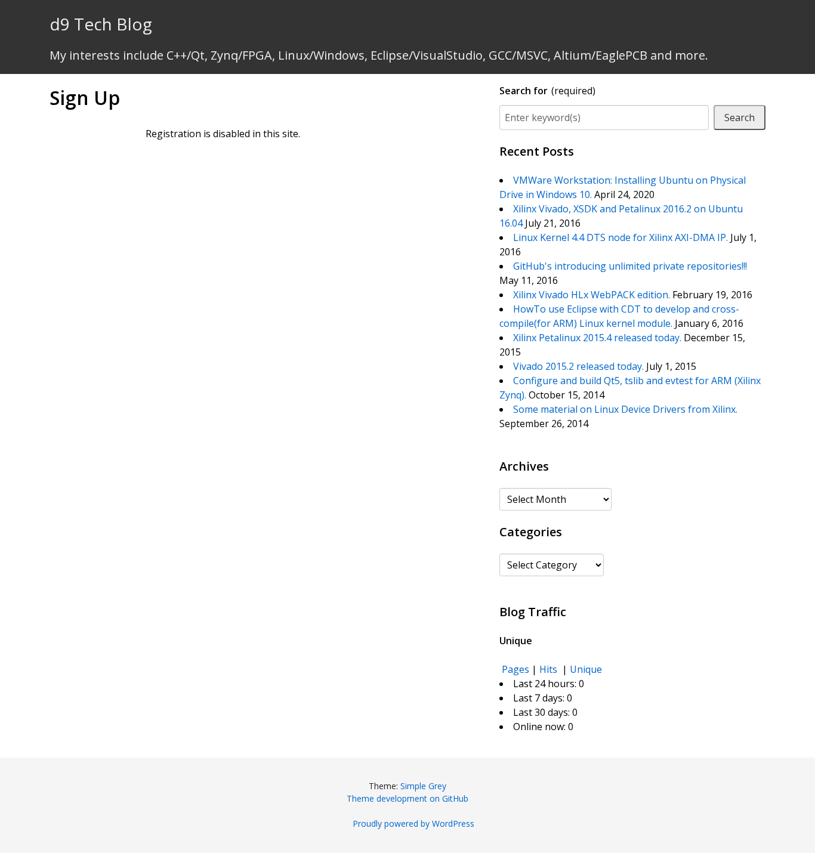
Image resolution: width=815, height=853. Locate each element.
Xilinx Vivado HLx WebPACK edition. (591, 294)
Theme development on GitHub (407, 798)
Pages (515, 669)
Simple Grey (423, 786)
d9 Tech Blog (101, 24)
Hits (549, 669)
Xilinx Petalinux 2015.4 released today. (597, 337)
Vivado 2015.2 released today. (578, 366)
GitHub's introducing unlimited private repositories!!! (630, 266)
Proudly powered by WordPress (413, 823)
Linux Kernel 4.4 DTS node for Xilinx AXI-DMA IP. (620, 237)
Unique (586, 669)
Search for (547, 90)
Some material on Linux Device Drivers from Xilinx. (625, 409)
